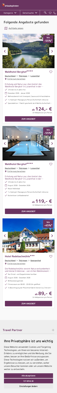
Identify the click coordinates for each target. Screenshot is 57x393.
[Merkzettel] (50, 13)
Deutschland (10, 76)
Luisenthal (35, 76)
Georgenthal (35, 260)
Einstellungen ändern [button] (28, 386)
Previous (5, 51)
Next (51, 51)
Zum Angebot (28, 119)
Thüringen (23, 76)
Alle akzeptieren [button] (28, 375)
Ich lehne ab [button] (28, 381)
